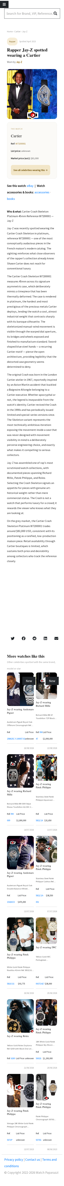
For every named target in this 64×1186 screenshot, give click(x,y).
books (11, 199)
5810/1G (10, 983)
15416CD (11, 902)
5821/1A (39, 820)
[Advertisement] (32, 601)
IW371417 (40, 983)
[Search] (57, 13)
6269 (13, 1058)
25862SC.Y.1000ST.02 (16, 738)
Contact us (33, 1159)
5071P (9, 1139)
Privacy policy (14, 1159)
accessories (41, 192)
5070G (38, 1139)
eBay (30, 186)
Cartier (17, 31)
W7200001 (21, 143)
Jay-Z (19, 62)
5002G (38, 1058)
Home (10, 31)
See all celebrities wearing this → (30, 170)
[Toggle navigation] (4, 4)
